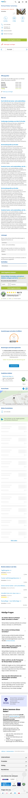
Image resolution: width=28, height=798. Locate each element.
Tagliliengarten (5, 570)
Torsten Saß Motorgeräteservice (10, 578)
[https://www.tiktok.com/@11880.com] (11, 793)
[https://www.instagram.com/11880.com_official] (7, 793)
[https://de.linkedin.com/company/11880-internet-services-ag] (15, 793)
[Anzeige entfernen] (27, 792)
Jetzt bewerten (14, 366)
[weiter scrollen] (26, 49)
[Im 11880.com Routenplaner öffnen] (23, 388)
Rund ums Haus (7, 376)
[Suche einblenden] (15, 2)
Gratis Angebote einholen (14, 40)
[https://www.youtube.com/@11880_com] (19, 793)
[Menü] (26, 2)
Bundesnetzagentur (14, 716)
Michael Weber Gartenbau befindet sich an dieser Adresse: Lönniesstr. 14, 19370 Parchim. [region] (14, 623)
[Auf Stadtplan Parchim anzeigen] (26, 388)
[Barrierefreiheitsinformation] (22, 2)
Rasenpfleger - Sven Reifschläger (10, 601)
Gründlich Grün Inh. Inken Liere (10, 593)
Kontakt (9, 49)
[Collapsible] (25, 618)
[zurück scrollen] (1, 49)
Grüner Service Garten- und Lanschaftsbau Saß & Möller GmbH (14, 585)
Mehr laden (14, 540)
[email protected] (10, 640)
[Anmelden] (19, 2)
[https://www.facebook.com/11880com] (2, 793)
